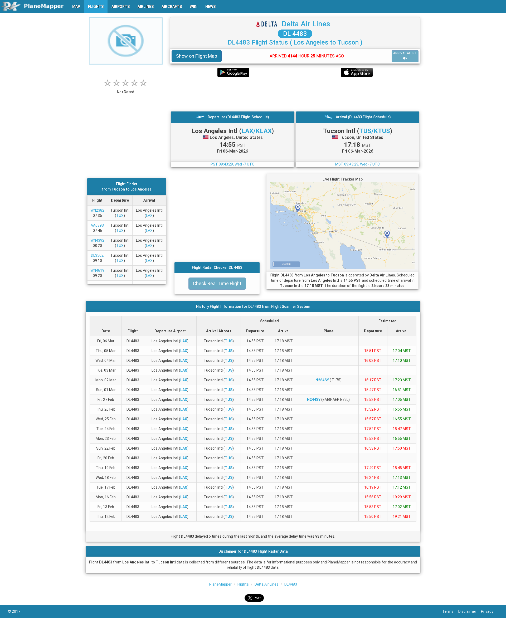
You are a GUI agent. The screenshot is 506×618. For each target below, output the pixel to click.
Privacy (489, 611)
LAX (149, 215)
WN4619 (97, 270)
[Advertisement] (295, 94)
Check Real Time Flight (217, 283)
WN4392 (97, 240)
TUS (120, 215)
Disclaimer (469, 611)
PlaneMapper (220, 584)
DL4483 (290, 584)
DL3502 (97, 255)
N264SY (322, 380)
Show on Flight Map (196, 56)
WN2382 (97, 210)
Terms (450, 611)
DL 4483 (295, 33)
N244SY (313, 399)
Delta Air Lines (306, 24)
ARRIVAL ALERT (405, 53)
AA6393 (97, 225)
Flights (243, 584)
